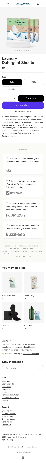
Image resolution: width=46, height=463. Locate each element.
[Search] (8, 3)
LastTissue (6, 386)
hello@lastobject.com (10, 440)
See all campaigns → (24, 256)
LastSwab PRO (8, 384)
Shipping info (7, 411)
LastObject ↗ (33, 447)
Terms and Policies (23, 452)
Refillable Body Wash (10, 395)
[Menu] (3, 4)
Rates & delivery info (31, 353)
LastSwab (6, 381)
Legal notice (7, 422)
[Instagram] (23, 457)
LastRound (6, 389)
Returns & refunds (9, 413)
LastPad (5, 392)
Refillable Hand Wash (10, 398)
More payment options (23, 111)
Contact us (6, 425)
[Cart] (43, 3)
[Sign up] (40, 368)
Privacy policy (7, 416)
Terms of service (8, 419)
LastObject (17, 447)
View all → (6, 400)
